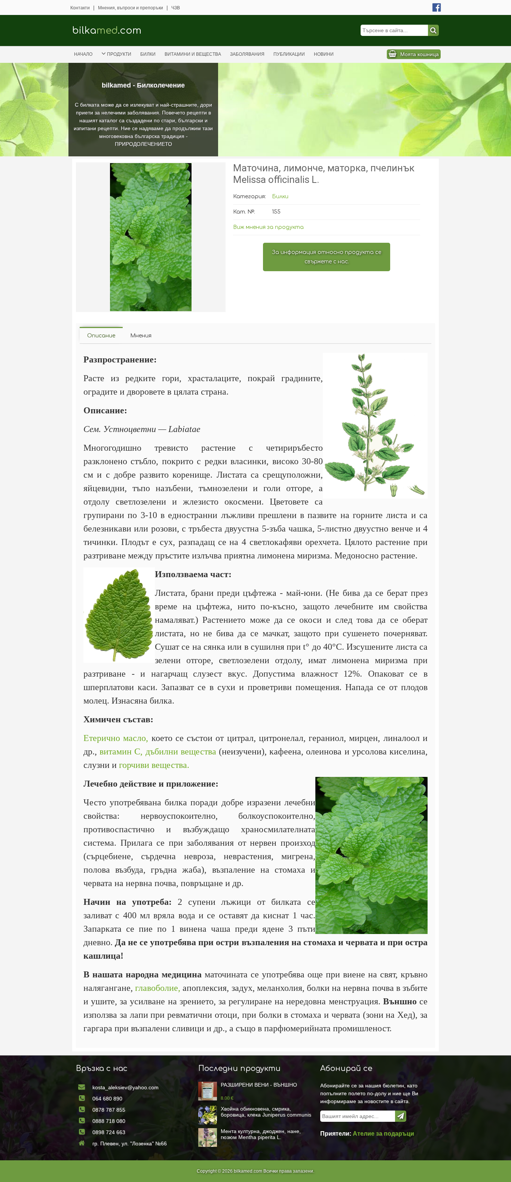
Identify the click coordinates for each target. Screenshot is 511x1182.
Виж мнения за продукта (268, 227)
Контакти (80, 7)
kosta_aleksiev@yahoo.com (125, 1087)
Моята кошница (419, 54)
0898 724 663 (108, 1132)
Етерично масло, (115, 738)
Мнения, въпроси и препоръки (130, 7)
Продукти (119, 54)
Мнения (141, 336)
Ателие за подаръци (383, 1133)
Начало (83, 54)
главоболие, (157, 988)
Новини (324, 54)
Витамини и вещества (193, 54)
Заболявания (247, 54)
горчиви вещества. (154, 765)
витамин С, (121, 751)
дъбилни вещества (181, 751)
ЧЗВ (175, 7)
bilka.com (106, 30)
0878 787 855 (108, 1110)
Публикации (289, 54)
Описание (101, 336)
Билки (148, 54)
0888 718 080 (108, 1121)
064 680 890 (107, 1099)
